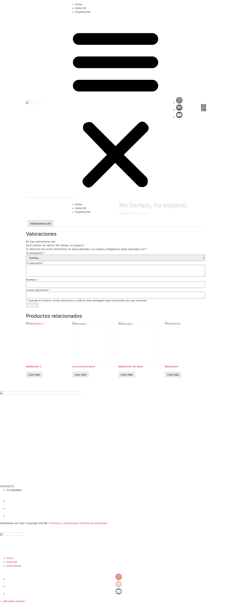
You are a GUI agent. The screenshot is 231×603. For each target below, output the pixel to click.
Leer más (34, 374)
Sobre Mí (80, 8)
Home (78, 4)
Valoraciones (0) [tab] (40, 223)
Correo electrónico (38, 290)
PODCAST (6, 478)
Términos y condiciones (64, 523)
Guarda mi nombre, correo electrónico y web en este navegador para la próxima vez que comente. (88, 300)
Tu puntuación (35, 253)
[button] (115, 108)
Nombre (32, 279)
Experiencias (82, 11)
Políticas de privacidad (93, 523)
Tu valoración (35, 263)
